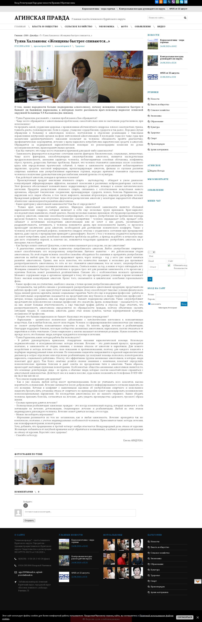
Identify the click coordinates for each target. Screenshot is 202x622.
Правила (56, 3)
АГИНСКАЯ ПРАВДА (42, 17)
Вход (16, 3)
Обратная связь (67, 3)
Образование (157, 121)
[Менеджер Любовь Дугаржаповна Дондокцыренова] (123, 545)
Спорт (154, 138)
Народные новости (42, 3)
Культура (155, 127)
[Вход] (25, 505)
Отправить (29, 520)
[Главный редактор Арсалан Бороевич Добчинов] (137, 559)
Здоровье (80, 46)
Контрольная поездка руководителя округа (132, 9)
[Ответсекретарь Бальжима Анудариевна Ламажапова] (123, 559)
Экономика (156, 116)
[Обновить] (186, 252)
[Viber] (173, 2)
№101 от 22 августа (168, 9)
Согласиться (185, 617)
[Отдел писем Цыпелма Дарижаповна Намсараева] (137, 545)
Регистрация (26, 3)
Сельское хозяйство (160, 110)
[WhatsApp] (177, 2)
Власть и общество (160, 104)
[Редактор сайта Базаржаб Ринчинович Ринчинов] (109, 559)
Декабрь (34, 35)
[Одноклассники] (161, 2)
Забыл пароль (162, 308)
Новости (155, 99)
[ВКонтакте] (157, 2)
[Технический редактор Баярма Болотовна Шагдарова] (109, 545)
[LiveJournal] (169, 2)
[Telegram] (186, 2)
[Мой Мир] (165, 2)
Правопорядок (158, 144)
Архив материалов (159, 149)
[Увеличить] (34, 472)
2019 (26, 35)
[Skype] (181, 2)
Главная (18, 35)
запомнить (156, 304)
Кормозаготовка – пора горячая (88, 9)
